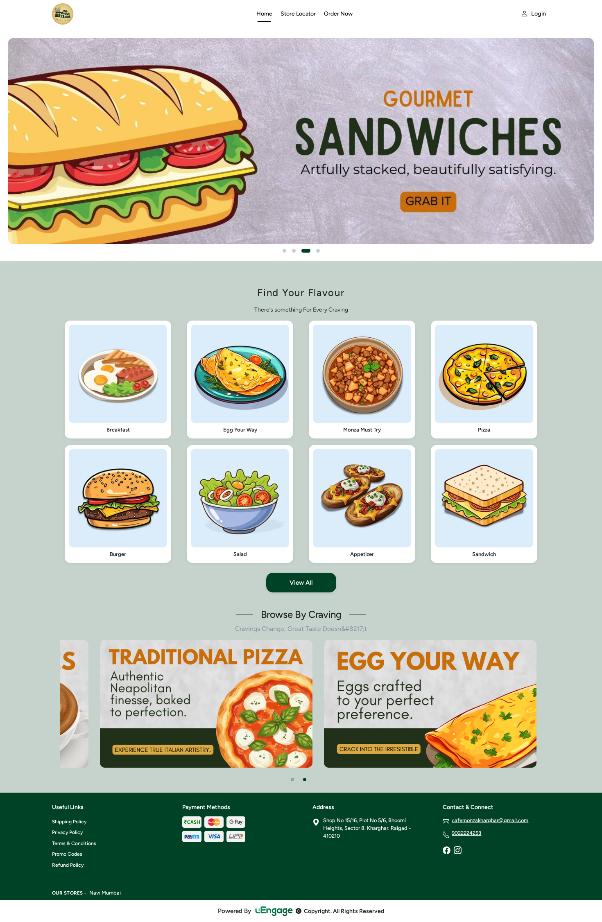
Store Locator (298, 13)
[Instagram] (457, 851)
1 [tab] (292, 779)
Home (264, 13)
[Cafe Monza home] (149, 14)
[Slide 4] (318, 251)
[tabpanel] (206, 703)
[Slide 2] (294, 251)
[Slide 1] (284, 251)
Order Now (338, 13)
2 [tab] (304, 779)
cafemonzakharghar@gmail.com (490, 820)
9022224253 (466, 833)
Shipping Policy (69, 822)
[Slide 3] (305, 251)
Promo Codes (67, 854)
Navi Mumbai (105, 893)
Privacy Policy (67, 832)
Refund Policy (68, 865)
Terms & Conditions (74, 843)
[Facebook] (446, 851)
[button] (118, 379)
